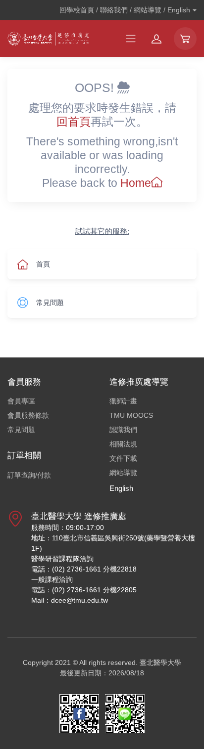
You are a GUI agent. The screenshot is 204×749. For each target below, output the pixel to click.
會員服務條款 (28, 415)
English (121, 488)
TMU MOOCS (131, 415)
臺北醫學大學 (160, 662)
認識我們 (123, 430)
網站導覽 (123, 473)
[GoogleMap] (15, 562)
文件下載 (123, 458)
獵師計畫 (123, 401)
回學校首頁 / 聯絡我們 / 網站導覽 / (124, 10)
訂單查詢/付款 (29, 475)
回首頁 (73, 121)
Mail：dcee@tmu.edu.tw (69, 600)
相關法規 (123, 444)
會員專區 (21, 401)
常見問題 (21, 430)
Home (135, 182)
